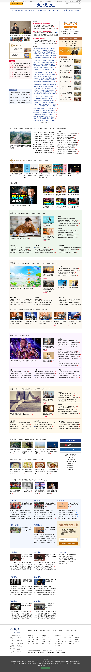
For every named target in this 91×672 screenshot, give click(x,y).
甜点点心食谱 (22, 460)
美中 (60, 558)
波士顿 (74, 554)
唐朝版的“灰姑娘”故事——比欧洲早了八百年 (68, 270)
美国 (15, 10)
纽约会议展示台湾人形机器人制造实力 (19, 94)
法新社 (12, 663)
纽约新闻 (14, 89)
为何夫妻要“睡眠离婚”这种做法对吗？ (66, 409)
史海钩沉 (32, 263)
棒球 (38, 480)
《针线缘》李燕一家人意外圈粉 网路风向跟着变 (46, 377)
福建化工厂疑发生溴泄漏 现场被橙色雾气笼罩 (45, 86)
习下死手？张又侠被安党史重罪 (20, 205)
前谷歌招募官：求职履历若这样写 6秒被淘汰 (69, 422)
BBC (15, 663)
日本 (65, 561)
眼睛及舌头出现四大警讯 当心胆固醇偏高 (67, 220)
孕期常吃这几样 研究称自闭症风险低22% (68, 249)
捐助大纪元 (73, 630)
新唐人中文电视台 (41, 661)
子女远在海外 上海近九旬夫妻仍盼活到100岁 (44, 88)
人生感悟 (57, 639)
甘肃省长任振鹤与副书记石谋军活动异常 (43, 120)
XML (46, 122)
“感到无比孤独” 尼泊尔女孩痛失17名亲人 (44, 25)
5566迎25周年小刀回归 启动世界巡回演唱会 (45, 371)
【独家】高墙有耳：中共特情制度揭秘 (67, 516)
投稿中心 (61, 630)
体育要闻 (13, 479)
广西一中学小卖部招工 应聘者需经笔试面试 (44, 74)
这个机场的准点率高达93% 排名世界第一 (44, 424)
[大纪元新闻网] (45, 5)
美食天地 (13, 459)
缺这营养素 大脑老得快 (64, 250)
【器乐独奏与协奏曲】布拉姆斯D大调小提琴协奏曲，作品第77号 (45, 175)
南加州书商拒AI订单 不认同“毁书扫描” (43, 76)
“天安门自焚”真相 (67, 33)
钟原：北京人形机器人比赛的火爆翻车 (43, 148)
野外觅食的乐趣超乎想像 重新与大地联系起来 (20, 428)
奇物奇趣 (27, 439)
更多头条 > (20, 41)
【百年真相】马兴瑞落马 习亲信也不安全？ (31, 322)
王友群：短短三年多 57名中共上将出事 (43, 142)
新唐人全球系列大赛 (73, 287)
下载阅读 (49, 122)
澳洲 (68, 561)
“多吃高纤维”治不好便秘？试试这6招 (67, 252)
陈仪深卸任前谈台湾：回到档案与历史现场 (45, 534)
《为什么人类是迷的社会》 (70, 41)
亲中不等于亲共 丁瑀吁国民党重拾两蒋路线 (44, 66)
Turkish (12, 651)
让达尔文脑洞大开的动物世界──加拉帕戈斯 (45, 422)
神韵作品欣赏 (61, 287)
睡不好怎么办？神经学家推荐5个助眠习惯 (67, 222)
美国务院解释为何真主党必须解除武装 (43, 40)
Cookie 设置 (45, 667)
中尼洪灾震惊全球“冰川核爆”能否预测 (43, 26)
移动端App (25, 1)
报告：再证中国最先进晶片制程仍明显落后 (44, 118)
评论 (34, 10)
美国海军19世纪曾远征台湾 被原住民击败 (43, 102)
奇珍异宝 (32, 439)
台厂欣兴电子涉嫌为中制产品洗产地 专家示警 (45, 55)
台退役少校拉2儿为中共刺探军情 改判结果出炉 (50, 605)
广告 (65, 1)
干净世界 (29, 661)
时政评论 (27, 128)
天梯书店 (66, 661)
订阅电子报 (70, 1)
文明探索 (27, 263)
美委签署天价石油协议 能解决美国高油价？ (44, 90)
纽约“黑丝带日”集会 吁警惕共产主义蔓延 (20, 518)
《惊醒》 (74, 43)
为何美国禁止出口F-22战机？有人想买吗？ (44, 100)
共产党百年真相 (65, 128)
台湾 (25, 10)
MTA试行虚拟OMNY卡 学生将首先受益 (20, 510)
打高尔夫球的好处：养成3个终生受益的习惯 (69, 424)
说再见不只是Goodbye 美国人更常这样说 (67, 406)
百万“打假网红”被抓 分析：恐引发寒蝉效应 (21, 594)
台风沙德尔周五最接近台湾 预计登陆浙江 (44, 618)
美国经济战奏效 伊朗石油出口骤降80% (20, 611)
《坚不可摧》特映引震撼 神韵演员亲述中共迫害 (46, 35)
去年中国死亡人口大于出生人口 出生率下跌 (21, 588)
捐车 (58, 1)
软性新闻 (13, 439)
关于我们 (19, 1)
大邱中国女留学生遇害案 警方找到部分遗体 (44, 81)
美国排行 (37, 577)
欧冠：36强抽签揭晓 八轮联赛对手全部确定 (40, 491)
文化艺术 (58, 636)
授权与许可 (42, 630)
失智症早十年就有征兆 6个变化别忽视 (66, 218)
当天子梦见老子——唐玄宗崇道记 (67, 301)
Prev (12, 28)
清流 (68, 663)
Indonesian (19, 640)
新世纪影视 (33, 663)
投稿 (76, 1)
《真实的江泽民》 (70, 465)
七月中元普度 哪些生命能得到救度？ (66, 272)
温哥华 (69, 559)
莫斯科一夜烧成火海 (48, 194)
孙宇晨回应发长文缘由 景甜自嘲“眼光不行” (68, 344)
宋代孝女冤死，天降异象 (16, 304)
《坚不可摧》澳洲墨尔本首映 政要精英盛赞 (45, 32)
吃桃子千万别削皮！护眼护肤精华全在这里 (68, 234)
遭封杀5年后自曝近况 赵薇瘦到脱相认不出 (67, 340)
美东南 (71, 556)
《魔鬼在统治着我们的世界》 (70, 461)
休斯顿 (66, 558)
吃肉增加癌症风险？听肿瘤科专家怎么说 (44, 250)
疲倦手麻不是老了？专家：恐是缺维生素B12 (45, 252)
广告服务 (67, 630)
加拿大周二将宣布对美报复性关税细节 (43, 512)
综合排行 (13, 552)
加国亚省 (61, 559)
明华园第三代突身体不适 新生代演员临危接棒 (45, 375)
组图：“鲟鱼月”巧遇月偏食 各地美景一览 (52, 451)
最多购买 (30, 161)
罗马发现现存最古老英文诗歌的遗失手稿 (44, 301)
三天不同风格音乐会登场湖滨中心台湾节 (44, 518)
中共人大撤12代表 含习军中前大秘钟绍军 (20, 568)
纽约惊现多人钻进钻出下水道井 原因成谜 (20, 102)
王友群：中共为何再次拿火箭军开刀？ (43, 150)
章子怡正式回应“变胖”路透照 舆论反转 (19, 371)
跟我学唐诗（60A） (65, 81)
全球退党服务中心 (25, 663)
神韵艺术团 (13, 661)
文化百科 (43, 263)
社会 (33, 643)
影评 (29, 335)
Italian (11, 643)
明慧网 (60, 663)
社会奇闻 (44, 439)
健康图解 (17, 213)
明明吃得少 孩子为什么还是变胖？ (19, 238)
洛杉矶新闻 (38, 525)
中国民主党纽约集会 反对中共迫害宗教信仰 (26, 504)
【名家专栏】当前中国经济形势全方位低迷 (67, 142)
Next (29, 28)
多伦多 (65, 559)
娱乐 (57, 10)
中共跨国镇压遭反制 (46, 31)
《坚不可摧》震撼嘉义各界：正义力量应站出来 (46, 34)
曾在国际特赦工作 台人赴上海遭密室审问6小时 (45, 60)
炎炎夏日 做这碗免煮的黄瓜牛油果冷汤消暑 (15, 471)
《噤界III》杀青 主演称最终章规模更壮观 (67, 365)
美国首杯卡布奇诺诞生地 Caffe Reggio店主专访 (68, 413)
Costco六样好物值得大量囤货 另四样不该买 (44, 79)
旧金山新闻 (14, 525)
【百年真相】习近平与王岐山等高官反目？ (16, 322)
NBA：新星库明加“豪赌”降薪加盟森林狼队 (52, 491)
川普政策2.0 (42, 38)
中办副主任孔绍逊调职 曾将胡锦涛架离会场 (21, 564)
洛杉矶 (67, 554)
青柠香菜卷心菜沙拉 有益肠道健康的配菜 (40, 471)
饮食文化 (35, 460)
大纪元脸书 (72, 441)
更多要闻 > (41, 122)
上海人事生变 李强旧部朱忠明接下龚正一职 (21, 566)
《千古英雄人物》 (70, 469)
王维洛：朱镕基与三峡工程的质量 (65, 137)
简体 (33, 1)
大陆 (12, 10)
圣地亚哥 (70, 558)
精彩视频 (13, 183)
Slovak (11, 649)
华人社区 (44, 636)
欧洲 (60, 563)
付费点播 (39, 161)
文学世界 (63, 639)
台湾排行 (37, 601)
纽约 (60, 554)
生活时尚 (17, 389)
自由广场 (52, 128)
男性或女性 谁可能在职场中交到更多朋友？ (69, 426)
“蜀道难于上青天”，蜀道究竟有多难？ (43, 302)
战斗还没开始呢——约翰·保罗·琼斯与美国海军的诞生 (66, 78)
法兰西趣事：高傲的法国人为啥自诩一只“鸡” (48, 275)
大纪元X (71, 449)
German (19, 642)
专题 (37, 10)
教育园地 (57, 643)
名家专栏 (58, 128)
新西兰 (71, 561)
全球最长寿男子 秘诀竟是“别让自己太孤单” (48, 401)
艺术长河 (57, 645)
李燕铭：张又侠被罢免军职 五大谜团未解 (43, 146)
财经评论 (46, 128)
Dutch (18, 645)
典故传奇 (63, 643)
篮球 (35, 480)
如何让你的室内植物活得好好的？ (65, 407)
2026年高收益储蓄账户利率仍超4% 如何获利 (44, 53)
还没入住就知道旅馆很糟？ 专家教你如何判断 (68, 397)
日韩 (26, 335)
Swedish (12, 645)
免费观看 (46, 161)
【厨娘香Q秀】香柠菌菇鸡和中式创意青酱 (52, 471)
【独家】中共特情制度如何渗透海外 (67, 512)
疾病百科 (34, 213)
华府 (70, 554)
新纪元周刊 (76, 661)
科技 (54, 10)
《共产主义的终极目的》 (74, 31)
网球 (20, 480)
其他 (45, 480)
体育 (29, 643)
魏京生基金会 (50, 665)
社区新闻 (62, 552)
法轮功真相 (75, 33)
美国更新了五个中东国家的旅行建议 (42, 96)
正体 (31, 1)
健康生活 (39, 213)
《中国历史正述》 (70, 467)
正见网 (64, 663)
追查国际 (38, 663)
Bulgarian (12, 653)
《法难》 (67, 43)
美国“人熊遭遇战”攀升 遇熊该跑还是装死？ (27, 451)
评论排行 (59, 132)
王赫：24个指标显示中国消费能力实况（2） (67, 151)
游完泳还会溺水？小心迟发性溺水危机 (43, 249)
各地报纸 (30, 630)
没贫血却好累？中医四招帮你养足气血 (19, 249)
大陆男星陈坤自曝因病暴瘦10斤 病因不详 (67, 346)
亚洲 (65, 563)
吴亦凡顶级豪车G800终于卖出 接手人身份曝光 (68, 342)
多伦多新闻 (38, 500)
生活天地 (71, 636)
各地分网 (77, 10)
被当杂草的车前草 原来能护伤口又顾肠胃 (19, 252)
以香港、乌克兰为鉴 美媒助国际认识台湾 (44, 536)
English (19, 637)
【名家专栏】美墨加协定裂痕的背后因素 (66, 149)
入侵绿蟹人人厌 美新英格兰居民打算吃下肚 (44, 114)
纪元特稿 (21, 128)
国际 (22, 10)
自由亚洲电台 (50, 661)
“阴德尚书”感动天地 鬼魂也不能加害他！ (67, 275)
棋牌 (42, 480)
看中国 (56, 663)
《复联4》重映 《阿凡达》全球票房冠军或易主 (23, 361)
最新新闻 (30, 636)
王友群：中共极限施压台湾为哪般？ (65, 147)
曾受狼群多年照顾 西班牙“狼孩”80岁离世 (15, 451)
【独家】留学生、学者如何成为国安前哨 (68, 518)
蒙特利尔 (74, 559)
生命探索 (63, 638)
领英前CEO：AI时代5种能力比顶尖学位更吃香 (69, 428)
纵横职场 (28, 389)
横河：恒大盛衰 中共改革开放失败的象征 (66, 138)
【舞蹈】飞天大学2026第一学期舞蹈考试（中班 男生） (30, 175)
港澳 (37, 639)
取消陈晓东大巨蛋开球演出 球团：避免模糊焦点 (69, 352)
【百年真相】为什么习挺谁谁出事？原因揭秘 (44, 104)
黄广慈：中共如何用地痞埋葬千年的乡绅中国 (67, 140)
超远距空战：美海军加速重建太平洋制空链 (67, 153)
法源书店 (71, 661)
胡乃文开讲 (44, 309)
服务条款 (49, 630)
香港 (19, 10)
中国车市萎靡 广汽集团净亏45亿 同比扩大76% (45, 108)
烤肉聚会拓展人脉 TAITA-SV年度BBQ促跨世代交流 (26, 529)
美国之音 (34, 661)
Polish (18, 649)
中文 (11, 637)
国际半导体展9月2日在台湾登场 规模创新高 (44, 62)
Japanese (19, 639)
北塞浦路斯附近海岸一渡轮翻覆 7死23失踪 (44, 57)
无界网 (78, 663)
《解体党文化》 (70, 463)
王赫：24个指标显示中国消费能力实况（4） (44, 64)
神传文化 (57, 638)
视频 (41, 10)
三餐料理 (29, 460)
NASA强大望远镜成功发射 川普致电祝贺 (43, 48)
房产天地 (39, 389)
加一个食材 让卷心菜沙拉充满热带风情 (27, 471)
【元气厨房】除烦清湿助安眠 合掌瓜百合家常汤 (70, 247)
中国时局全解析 (46, 23)
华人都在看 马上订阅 (68, 543)
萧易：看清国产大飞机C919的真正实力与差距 (67, 133)
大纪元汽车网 (73, 663)
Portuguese (20, 643)
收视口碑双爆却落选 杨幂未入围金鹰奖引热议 (20, 377)
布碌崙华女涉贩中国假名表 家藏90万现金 (20, 100)
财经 (50, 10)
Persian (19, 651)
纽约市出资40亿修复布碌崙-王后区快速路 (20, 516)
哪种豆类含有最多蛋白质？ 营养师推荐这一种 (20, 426)
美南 (68, 556)
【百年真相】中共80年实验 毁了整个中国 (60, 322)
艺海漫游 (54, 263)
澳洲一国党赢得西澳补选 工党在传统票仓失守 (45, 84)
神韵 (64, 10)
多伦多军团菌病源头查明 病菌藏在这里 (44, 516)
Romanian (12, 648)
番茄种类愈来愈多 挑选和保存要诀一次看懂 (20, 422)
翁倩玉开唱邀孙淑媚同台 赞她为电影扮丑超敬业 (69, 354)
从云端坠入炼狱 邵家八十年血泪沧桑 (66, 273)
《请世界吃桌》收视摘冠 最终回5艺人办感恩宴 (68, 358)
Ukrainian (19, 646)
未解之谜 (32, 309)
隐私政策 (55, 630)
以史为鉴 (33, 128)
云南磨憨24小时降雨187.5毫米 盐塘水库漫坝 (44, 78)
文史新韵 (38, 309)
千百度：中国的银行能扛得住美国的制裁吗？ (44, 52)
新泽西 (60, 556)
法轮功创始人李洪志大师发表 (70, 38)
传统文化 (64, 57)
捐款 (61, 1)
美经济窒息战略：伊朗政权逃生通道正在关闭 (67, 146)
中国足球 (30, 480)
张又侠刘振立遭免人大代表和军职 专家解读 (26, 556)
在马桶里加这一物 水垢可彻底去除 (66, 395)
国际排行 (13, 601)
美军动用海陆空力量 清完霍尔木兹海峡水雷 (45, 43)
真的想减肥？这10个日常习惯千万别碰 (67, 236)
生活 (69, 10)
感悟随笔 (39, 128)
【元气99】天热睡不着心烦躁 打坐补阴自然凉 (68, 223)
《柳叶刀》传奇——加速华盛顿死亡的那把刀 (69, 299)
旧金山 (63, 554)
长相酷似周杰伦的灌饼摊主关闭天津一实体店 (44, 92)
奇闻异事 (21, 439)
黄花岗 (48, 663)
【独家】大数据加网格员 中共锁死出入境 (73, 504)
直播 (44, 213)
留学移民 (44, 389)
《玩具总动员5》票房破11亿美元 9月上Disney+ (68, 363)
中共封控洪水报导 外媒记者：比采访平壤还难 (45, 28)
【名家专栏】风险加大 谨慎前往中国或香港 (67, 144)
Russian (12, 646)
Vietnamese (20, 653)
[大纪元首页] (15, 632)
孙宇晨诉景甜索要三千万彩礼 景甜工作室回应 (20, 375)
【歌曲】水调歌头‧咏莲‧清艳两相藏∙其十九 (21, 289)
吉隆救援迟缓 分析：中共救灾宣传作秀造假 (21, 586)
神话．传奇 (21, 263)
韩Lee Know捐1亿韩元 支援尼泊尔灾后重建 (69, 373)
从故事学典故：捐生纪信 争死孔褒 (42, 304)
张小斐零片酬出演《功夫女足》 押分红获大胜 (20, 373)
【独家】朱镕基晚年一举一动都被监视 (67, 514)
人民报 (52, 663)
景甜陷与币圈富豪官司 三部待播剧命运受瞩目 (48, 348)
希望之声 (24, 661)
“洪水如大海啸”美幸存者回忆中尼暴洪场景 (21, 615)
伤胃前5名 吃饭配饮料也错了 (41, 247)
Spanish (12, 639)
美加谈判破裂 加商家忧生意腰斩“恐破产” (44, 510)
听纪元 (45, 10)
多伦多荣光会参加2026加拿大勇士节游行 (50, 504)
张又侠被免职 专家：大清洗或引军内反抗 (20, 562)
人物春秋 (38, 263)
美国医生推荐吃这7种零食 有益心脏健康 (67, 399)
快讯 (13, 61)
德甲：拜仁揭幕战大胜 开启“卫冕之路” (15, 491)
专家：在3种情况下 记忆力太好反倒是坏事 (67, 411)
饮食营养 (23, 213)
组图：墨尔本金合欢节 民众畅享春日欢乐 (43, 50)
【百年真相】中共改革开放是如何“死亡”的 (45, 322)
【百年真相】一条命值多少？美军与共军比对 (74, 322)
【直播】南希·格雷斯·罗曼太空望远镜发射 (44, 72)
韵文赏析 (49, 263)
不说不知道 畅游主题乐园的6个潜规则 (43, 426)
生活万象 (23, 389)
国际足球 (24, 480)
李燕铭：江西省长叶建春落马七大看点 (66, 135)
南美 (62, 563)
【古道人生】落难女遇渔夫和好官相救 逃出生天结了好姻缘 (48, 289)
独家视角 (60, 500)
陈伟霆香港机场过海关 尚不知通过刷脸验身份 (68, 356)
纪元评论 (13, 128)
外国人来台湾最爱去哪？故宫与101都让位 (67, 393)
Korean (11, 640)
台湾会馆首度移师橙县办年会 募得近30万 (50, 529)
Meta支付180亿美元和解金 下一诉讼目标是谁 (44, 106)
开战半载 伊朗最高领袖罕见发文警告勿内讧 (45, 41)
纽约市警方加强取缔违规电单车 (18, 514)
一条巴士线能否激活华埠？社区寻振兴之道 (20, 92)
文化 (60, 10)
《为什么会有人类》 (70, 45)
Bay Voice (44, 663)
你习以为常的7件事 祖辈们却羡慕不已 (66, 232)
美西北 (64, 556)
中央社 (18, 663)
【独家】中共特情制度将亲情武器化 (67, 510)
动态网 (38, 665)
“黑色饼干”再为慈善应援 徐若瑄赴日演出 (67, 351)
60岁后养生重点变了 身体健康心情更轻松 (67, 225)
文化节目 (13, 309)
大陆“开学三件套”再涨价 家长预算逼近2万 (44, 67)
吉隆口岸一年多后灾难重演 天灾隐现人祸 (20, 569)
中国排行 (13, 577)
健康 (72, 10)
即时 (30, 10)
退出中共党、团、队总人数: (70, 22)
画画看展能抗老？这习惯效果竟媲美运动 (67, 237)
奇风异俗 (38, 439)
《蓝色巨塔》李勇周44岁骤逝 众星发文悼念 (69, 371)
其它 (48, 643)
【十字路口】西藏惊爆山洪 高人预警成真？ (68, 268)
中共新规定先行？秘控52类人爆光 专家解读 (44, 110)
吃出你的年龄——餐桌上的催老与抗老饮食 (20, 424)
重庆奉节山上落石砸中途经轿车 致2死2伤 (43, 69)
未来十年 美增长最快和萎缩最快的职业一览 (44, 116)
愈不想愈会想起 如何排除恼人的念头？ (20, 414)
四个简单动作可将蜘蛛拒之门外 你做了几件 (44, 93)
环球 (23, 335)
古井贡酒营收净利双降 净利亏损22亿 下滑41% (45, 98)
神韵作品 (19, 661)
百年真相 (21, 309)
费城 (62, 558)
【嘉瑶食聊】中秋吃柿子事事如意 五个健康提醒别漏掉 (48, 238)
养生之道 (40, 460)
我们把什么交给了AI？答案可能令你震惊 (67, 230)
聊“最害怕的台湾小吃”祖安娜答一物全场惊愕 (45, 373)
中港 (16, 335)
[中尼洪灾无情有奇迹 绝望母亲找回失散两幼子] (20, 27)
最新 (35, 161)
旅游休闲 (33, 389)
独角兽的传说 (38, 299)
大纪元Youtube (71, 445)
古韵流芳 (26, 309)
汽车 (49, 389)
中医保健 (28, 213)
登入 (79, 1)
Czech (18, 648)
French (11, 642)
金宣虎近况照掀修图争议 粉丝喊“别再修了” (69, 377)
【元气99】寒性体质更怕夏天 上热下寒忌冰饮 (20, 247)
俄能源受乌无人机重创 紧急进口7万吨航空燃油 (45, 112)
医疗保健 (71, 639)
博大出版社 (44, 665)
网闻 (37, 643)
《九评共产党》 (64, 31)
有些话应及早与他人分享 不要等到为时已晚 (40, 451)
